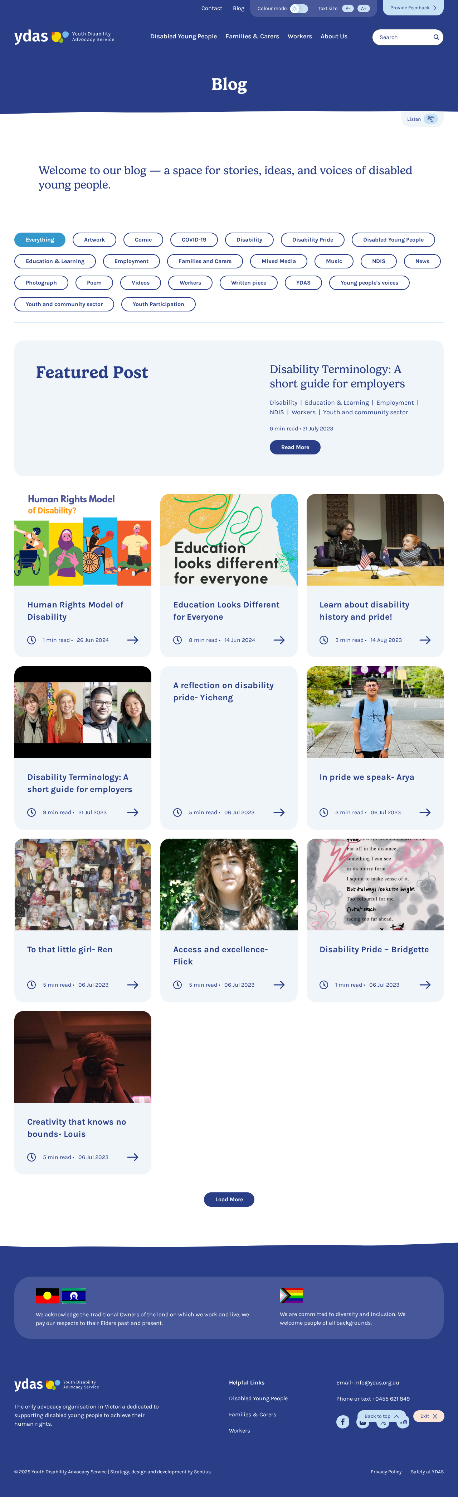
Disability (249, 239)
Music (336, 260)
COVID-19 (193, 239)
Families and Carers (205, 260)
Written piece (248, 282)
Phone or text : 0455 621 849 (373, 1398)
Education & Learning (54, 260)
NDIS (383, 260)
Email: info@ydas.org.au (367, 1382)
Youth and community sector (64, 303)
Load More (229, 1199)
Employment (131, 260)
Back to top (377, 1416)
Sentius (202, 1472)
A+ (363, 8)
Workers (300, 36)
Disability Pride (312, 239)
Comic (145, 239)
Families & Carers (252, 36)
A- (348, 8)
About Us (334, 36)
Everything (39, 239)
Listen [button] (422, 120)
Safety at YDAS (427, 1472)
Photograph (41, 282)
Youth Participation (158, 303)
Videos (142, 282)
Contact (211, 8)
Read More (295, 447)
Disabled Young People (183, 36)
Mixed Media (278, 260)
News (426, 260)
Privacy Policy (386, 1472)
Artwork (95, 239)
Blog (238, 8)
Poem (97, 282)
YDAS (307, 282)
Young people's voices (369, 282)
